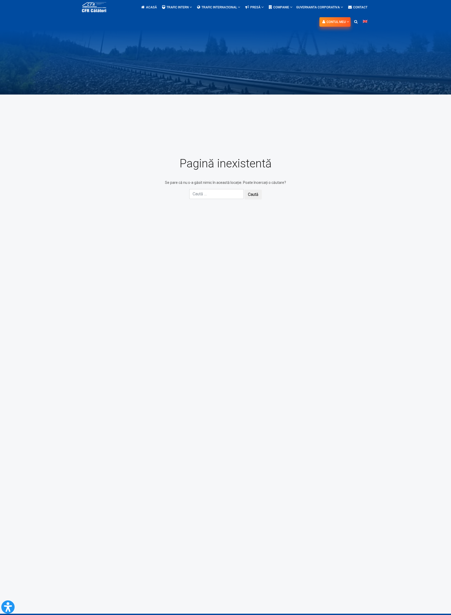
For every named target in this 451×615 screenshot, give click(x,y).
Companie (281, 7)
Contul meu (337, 22)
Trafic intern (178, 7)
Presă (255, 7)
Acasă (151, 7)
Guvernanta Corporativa (318, 7)
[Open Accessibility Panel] (8, 607)
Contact (360, 7)
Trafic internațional (219, 7)
